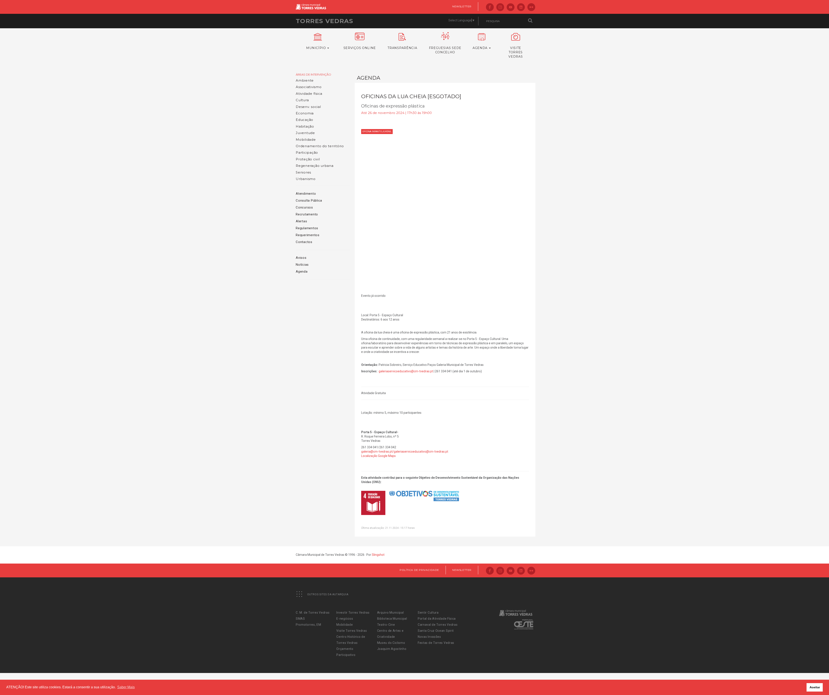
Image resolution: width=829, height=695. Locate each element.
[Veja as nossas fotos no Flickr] (531, 7)
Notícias (302, 265)
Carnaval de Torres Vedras (438, 624)
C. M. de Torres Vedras (312, 612)
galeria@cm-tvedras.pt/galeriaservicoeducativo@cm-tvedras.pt (404, 451)
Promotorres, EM (308, 624)
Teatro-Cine (386, 624)
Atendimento (306, 194)
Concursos (304, 207)
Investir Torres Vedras (352, 612)
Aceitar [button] (815, 687)
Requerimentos (308, 235)
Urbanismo (306, 179)
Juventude (305, 133)
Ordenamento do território (320, 146)
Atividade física (309, 94)
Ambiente (305, 80)
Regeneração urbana (315, 166)
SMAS (300, 618)
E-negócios (344, 618)
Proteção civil (308, 159)
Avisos (301, 258)
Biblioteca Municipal (392, 618)
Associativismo (309, 87)
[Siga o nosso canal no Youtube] (510, 7)
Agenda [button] (481, 48)
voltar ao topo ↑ (809, 682)
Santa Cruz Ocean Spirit (436, 630)
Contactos (304, 242)
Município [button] (316, 48)
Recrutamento (307, 214)
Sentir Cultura (428, 612)
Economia (305, 113)
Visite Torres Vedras (351, 630)
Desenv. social (308, 107)
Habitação (305, 126)
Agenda (302, 271)
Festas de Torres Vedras (436, 642)
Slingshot (378, 554)
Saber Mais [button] (126, 687)
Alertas (301, 221)
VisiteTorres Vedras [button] (515, 52)
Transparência (402, 48)
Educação (304, 120)
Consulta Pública (309, 200)
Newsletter (461, 6)
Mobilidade (306, 139)
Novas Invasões (429, 636)
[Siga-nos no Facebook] (490, 7)
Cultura (302, 100)
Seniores (303, 172)
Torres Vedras (324, 21)
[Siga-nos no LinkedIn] (521, 7)
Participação (307, 152)
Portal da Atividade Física (437, 618)
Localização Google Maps (378, 456)
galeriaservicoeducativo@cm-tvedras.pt (406, 371)
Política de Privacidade (419, 570)
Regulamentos (307, 228)
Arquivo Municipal (390, 612)
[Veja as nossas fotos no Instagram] (500, 7)
